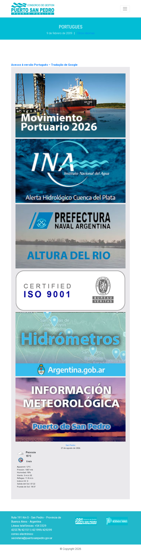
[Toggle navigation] (125, 8)
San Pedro (70, 445)
